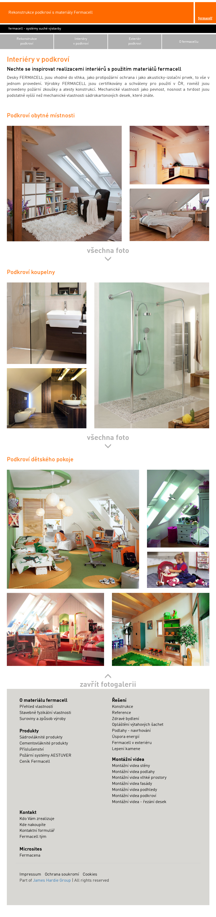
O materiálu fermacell (43, 700)
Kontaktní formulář (37, 831)
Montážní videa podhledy (134, 790)
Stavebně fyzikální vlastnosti (45, 713)
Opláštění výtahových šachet (137, 725)
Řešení (119, 700)
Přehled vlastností (36, 707)
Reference (121, 713)
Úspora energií (125, 737)
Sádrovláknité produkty (40, 737)
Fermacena (29, 855)
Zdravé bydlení (125, 719)
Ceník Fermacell (34, 762)
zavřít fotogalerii (108, 685)
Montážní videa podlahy (133, 772)
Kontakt (27, 812)
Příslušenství (31, 749)
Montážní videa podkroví (134, 796)
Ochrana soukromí (62, 874)
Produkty (29, 731)
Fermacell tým (32, 837)
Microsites (30, 849)
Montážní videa (128, 759)
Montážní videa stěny (131, 766)
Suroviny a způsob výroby (42, 719)
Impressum (30, 874)
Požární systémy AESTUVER (45, 755)
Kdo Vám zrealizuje (36, 819)
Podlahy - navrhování (131, 731)
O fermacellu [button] (188, 42)
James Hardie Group (52, 880)
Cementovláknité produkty (43, 743)
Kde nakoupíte (32, 825)
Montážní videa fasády (132, 784)
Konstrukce (122, 707)
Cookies (90, 874)
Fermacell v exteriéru (132, 743)
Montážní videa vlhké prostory (139, 778)
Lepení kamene (126, 749)
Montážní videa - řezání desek (139, 802)
